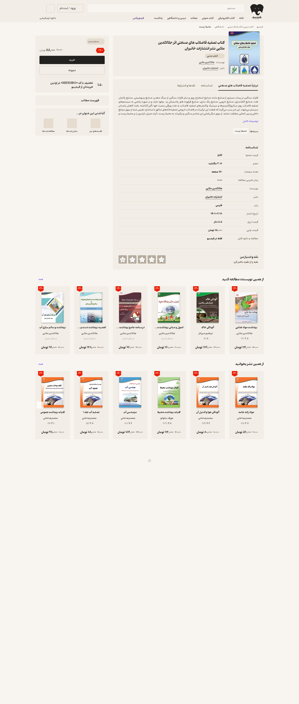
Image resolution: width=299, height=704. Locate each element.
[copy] (42, 85)
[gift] (137, 68)
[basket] (50, 8)
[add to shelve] (95, 123)
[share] (145, 68)
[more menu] (120, 68)
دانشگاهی (219, 26)
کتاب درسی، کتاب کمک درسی (240, 26)
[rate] (161, 259)
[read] (48, 123)
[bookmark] (128, 68)
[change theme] (39, 8)
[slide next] (40, 405)
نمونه (72, 70)
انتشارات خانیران (210, 68)
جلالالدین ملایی (206, 62)
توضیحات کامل (250, 121)
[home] (256, 11)
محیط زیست (205, 27)
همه (40, 279)
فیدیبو (260, 26)
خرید (72, 60)
